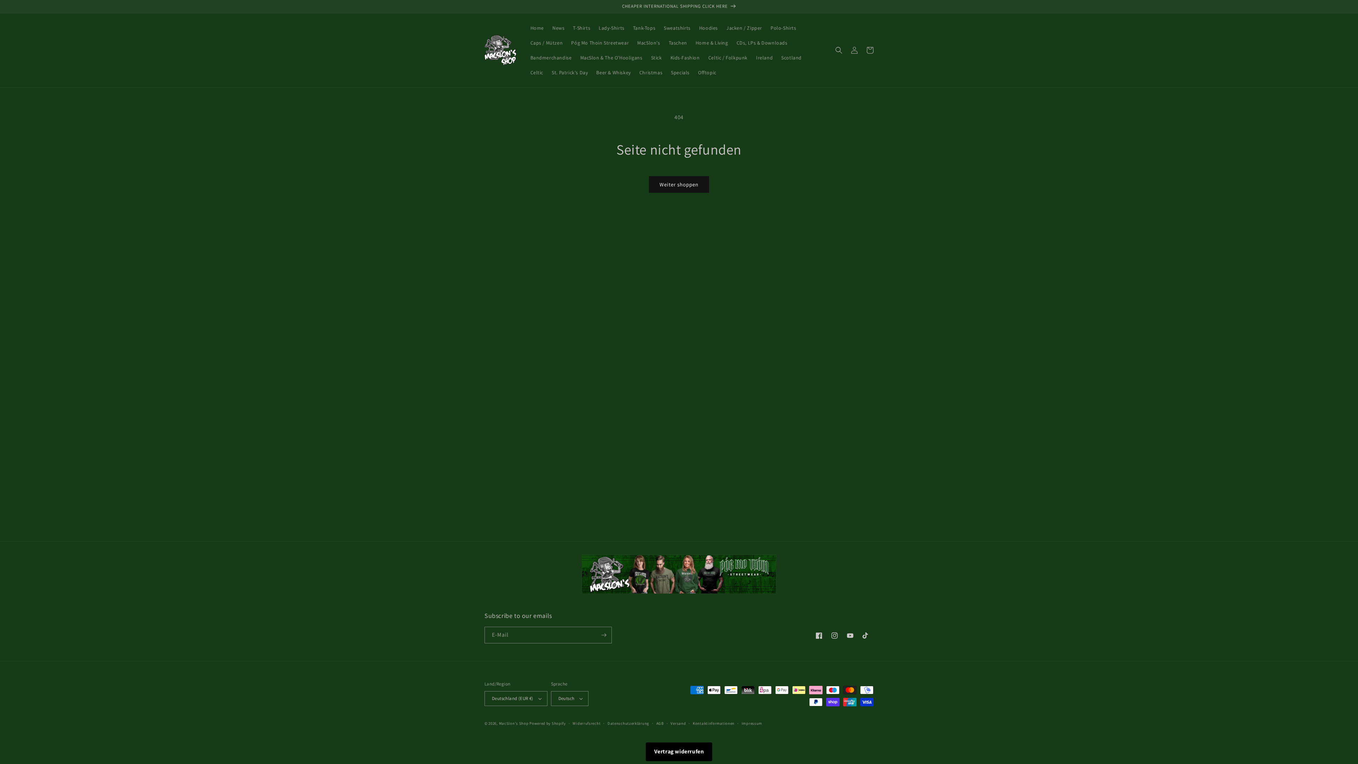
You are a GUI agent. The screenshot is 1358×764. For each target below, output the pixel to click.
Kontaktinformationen (714, 723)
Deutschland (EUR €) (512, 698)
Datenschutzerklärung (628, 723)
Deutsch (566, 698)
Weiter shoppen (679, 184)
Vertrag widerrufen (679, 751)
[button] (839, 50)
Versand (678, 723)
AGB (660, 723)
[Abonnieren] (603, 635)
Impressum (752, 723)
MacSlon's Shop (514, 723)
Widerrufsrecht (586, 723)
